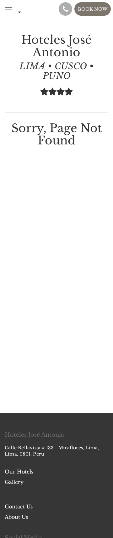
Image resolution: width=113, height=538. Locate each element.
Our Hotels (19, 471)
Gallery (14, 482)
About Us (16, 517)
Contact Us (19, 506)
